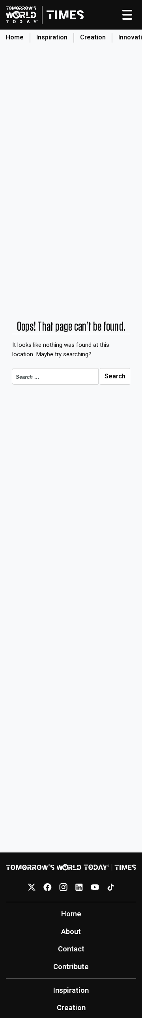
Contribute (71, 966)
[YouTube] (95, 887)
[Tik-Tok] (111, 887)
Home (15, 37)
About (71, 931)
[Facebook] (47, 887)
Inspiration (51, 37)
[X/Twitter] (32, 887)
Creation (93, 37)
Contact (71, 949)
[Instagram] (63, 887)
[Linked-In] (79, 887)
